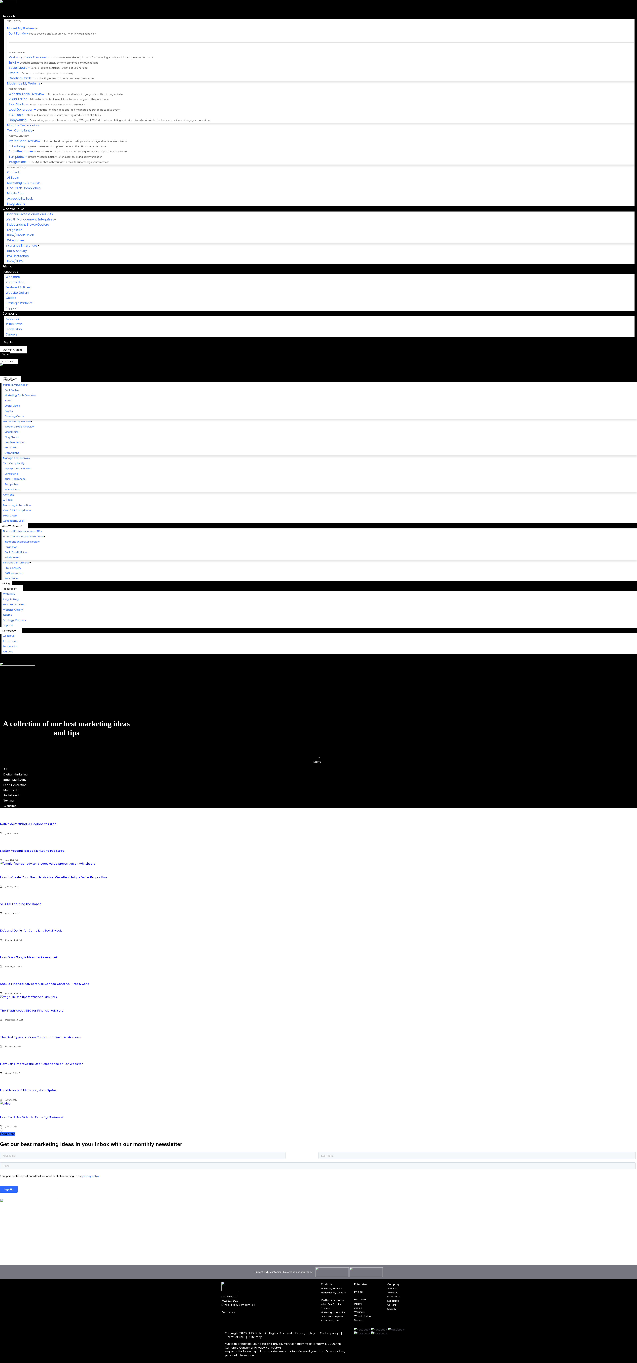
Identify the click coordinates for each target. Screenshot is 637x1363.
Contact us (228, 1312)
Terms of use (235, 1337)
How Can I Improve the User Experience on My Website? (41, 1063)
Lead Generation (14, 785)
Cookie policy (329, 1333)
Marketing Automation (333, 1312)
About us (392, 1288)
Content (325, 1308)
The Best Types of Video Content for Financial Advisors (40, 1037)
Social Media (12, 795)
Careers (391, 1304)
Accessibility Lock (330, 1320)
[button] (318, 760)
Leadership (393, 1300)
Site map (255, 1337)
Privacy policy (305, 1333)
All (5, 769)
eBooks (358, 1307)
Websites (9, 806)
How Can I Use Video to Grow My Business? (31, 1117)
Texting (8, 800)
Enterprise (360, 1284)
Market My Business (331, 1288)
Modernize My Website (333, 1292)
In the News (393, 1296)
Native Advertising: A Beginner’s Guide (28, 824)
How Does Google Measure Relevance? (28, 957)
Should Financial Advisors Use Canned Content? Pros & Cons (44, 983)
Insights (358, 1303)
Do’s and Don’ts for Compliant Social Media (31, 930)
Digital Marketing (15, 774)
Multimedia (11, 790)
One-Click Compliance (333, 1316)
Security (391, 1308)
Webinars (359, 1311)
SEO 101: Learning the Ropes (20, 904)
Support (358, 1320)
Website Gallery (362, 1316)
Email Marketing (15, 779)
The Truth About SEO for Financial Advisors (31, 1010)
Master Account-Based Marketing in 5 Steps (32, 850)
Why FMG (392, 1292)
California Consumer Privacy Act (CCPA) (253, 1347)
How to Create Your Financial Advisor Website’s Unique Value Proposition (53, 877)
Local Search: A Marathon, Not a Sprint (28, 1090)
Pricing (358, 1291)
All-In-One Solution (331, 1304)
